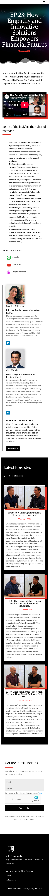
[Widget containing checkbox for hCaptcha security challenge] (23, 799)
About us (10, 863)
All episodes (11, 880)
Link (40, 793)
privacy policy (29, 819)
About (9, 876)
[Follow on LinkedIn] (8, 343)
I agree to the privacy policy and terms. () (24, 793)
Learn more (13, 448)
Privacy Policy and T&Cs (32, 888)
